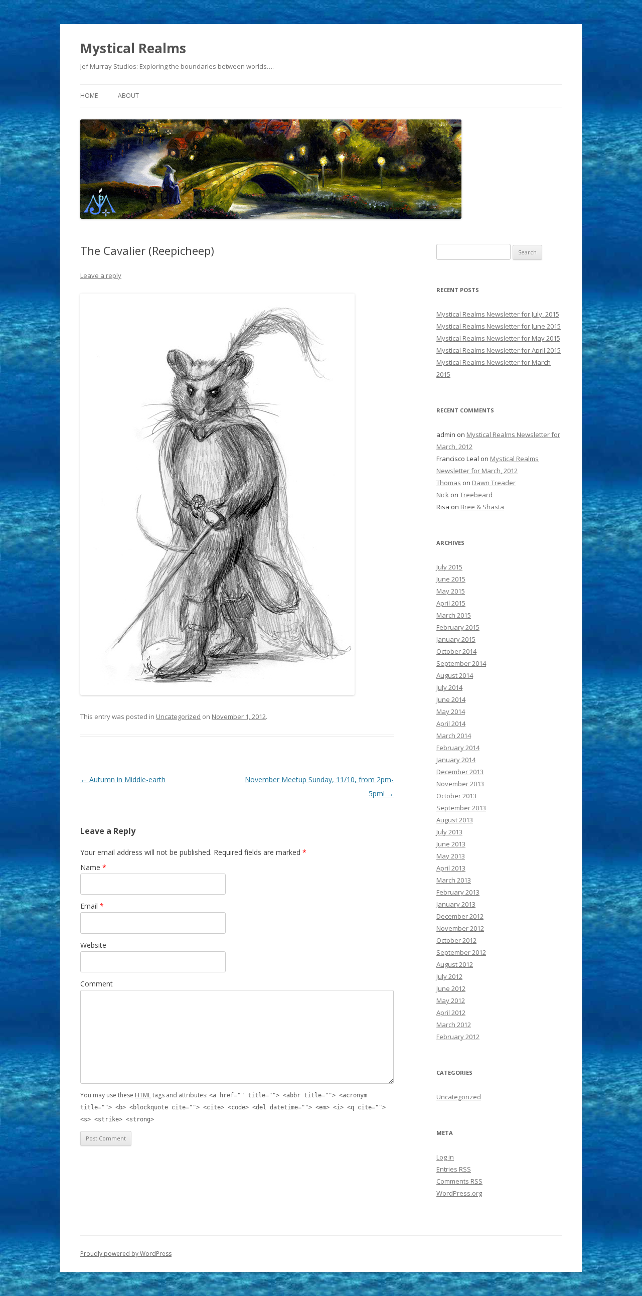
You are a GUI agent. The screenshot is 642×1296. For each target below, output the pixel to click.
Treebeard (476, 494)
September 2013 (461, 807)
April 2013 (450, 868)
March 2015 (453, 615)
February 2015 (457, 627)
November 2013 (460, 783)
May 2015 (450, 591)
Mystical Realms (133, 48)
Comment (96, 983)
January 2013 (455, 904)
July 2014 (449, 687)
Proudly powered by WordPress (126, 1253)
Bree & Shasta (482, 506)
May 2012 (450, 1000)
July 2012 (449, 976)
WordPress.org (459, 1193)
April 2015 (450, 603)
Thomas (448, 482)
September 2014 (461, 663)
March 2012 (453, 1024)
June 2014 (450, 699)
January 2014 (455, 759)
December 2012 (460, 916)
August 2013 (454, 819)
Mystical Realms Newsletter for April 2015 (498, 350)
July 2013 (449, 831)
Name (93, 867)
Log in (445, 1157)
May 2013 (450, 855)
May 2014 (450, 711)
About (128, 95)
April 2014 (450, 723)
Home (89, 95)
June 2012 (450, 988)
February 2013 (457, 892)
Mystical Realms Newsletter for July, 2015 (497, 314)
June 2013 (450, 843)
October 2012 (456, 940)
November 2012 (460, 928)
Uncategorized (178, 716)
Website (93, 945)
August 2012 (454, 964)
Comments (459, 1181)
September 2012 (461, 952)
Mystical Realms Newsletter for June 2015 (498, 326)
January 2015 (455, 639)
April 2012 (450, 1012)
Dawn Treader (494, 482)
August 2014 (454, 675)
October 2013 (456, 795)
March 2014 (453, 735)
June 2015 (450, 579)
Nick (442, 494)
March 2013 (453, 880)
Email (92, 906)
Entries (453, 1169)
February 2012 (457, 1036)
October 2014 (456, 651)
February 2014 (457, 747)
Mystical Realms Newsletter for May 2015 (498, 338)
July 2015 (449, 566)
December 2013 (460, 771)
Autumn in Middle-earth (123, 779)
